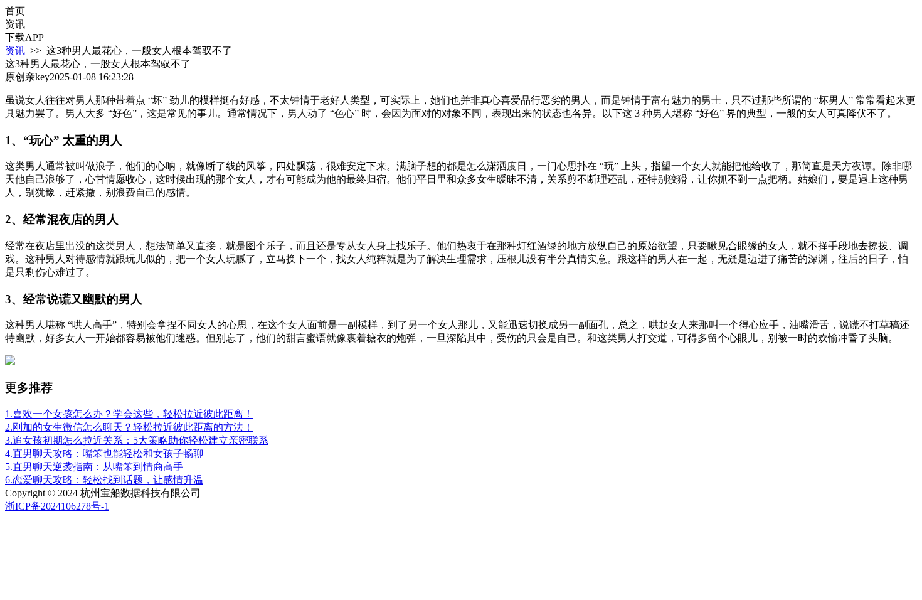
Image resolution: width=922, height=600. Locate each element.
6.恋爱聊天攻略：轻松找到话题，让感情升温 (104, 479)
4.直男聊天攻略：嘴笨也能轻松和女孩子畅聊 (104, 453)
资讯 (17, 50)
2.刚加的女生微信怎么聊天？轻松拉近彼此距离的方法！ (129, 427)
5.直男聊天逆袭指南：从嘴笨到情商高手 (94, 466)
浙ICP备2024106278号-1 (57, 506)
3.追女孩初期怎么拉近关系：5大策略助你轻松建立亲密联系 (136, 440)
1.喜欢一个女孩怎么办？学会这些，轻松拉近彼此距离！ (129, 414)
